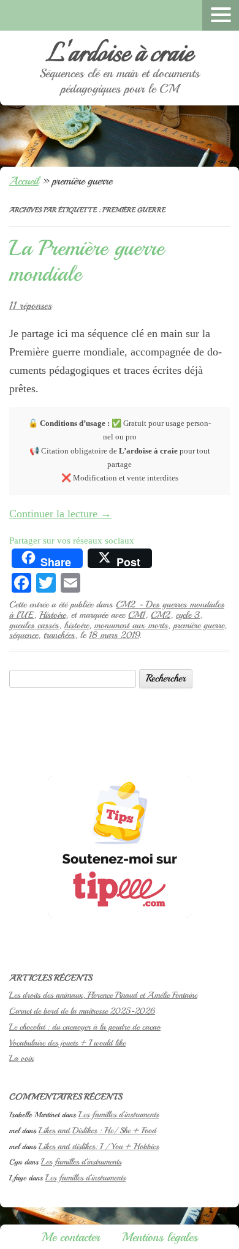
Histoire (52, 615)
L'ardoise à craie (119, 55)
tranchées (59, 635)
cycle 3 (188, 615)
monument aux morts (131, 625)
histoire (76, 625)
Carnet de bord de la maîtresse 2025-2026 (82, 1011)
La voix (21, 1058)
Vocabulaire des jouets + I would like (67, 1043)
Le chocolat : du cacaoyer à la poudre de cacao (85, 1027)
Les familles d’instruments (118, 1114)
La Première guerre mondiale (86, 261)
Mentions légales (160, 1237)
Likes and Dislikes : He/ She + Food (97, 1130)
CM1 (136, 615)
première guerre (198, 625)
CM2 (160, 615)
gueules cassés (34, 625)
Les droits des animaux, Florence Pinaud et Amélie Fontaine (103, 995)
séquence (23, 635)
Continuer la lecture (60, 513)
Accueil (24, 181)
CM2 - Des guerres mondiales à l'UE (116, 609)
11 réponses (30, 305)
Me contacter (71, 1237)
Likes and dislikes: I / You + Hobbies (99, 1146)
